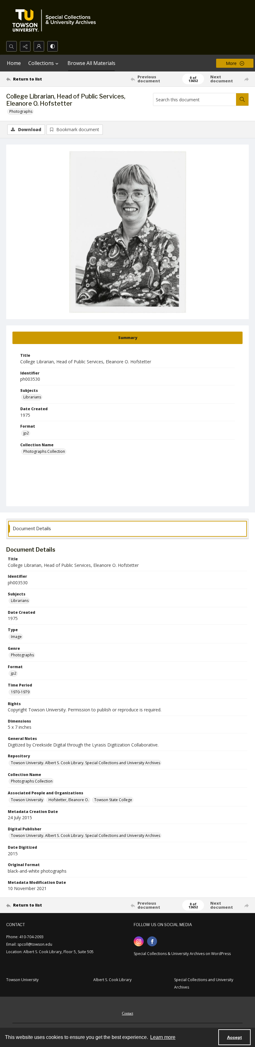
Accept (234, 1037)
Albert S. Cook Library (112, 979)
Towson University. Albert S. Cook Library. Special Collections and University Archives (85, 762)
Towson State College (113, 799)
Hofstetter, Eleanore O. (69, 799)
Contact (127, 1013)
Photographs (20, 111)
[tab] (127, 338)
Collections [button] (41, 63)
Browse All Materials (91, 63)
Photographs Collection (44, 451)
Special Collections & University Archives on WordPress (182, 953)
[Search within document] (242, 99)
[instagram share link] (139, 941)
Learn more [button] (162, 1037)
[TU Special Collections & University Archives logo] (56, 20)
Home (14, 63)
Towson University (27, 799)
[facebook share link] (152, 941)
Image (16, 636)
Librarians (32, 397)
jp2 (26, 433)
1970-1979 (20, 692)
